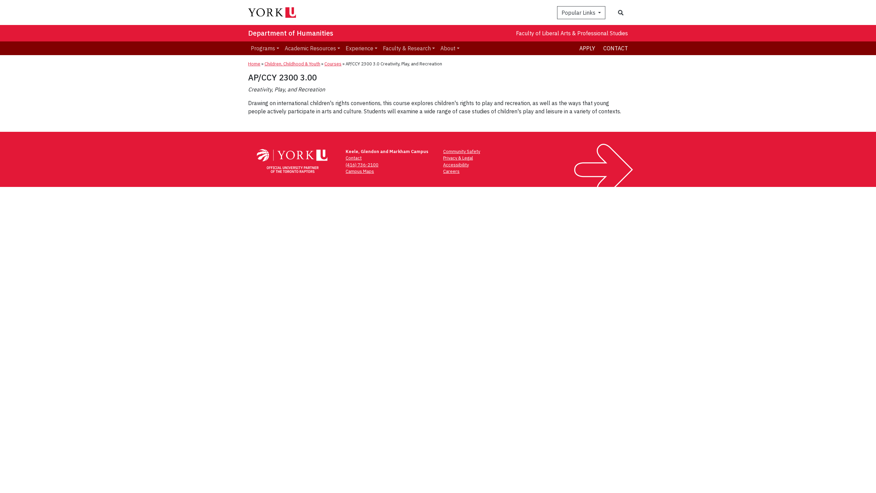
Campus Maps (360, 171)
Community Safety (461, 151)
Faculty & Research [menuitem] (407, 48)
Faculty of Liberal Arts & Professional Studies (572, 33)
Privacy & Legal (458, 158)
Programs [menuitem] (263, 48)
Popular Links (579, 12)
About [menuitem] (447, 48)
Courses (333, 64)
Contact (615, 48)
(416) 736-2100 (362, 165)
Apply (587, 48)
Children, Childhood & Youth (292, 64)
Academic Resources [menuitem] (310, 48)
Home (254, 64)
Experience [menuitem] (359, 48)
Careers (451, 171)
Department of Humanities (290, 33)
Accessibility (456, 165)
